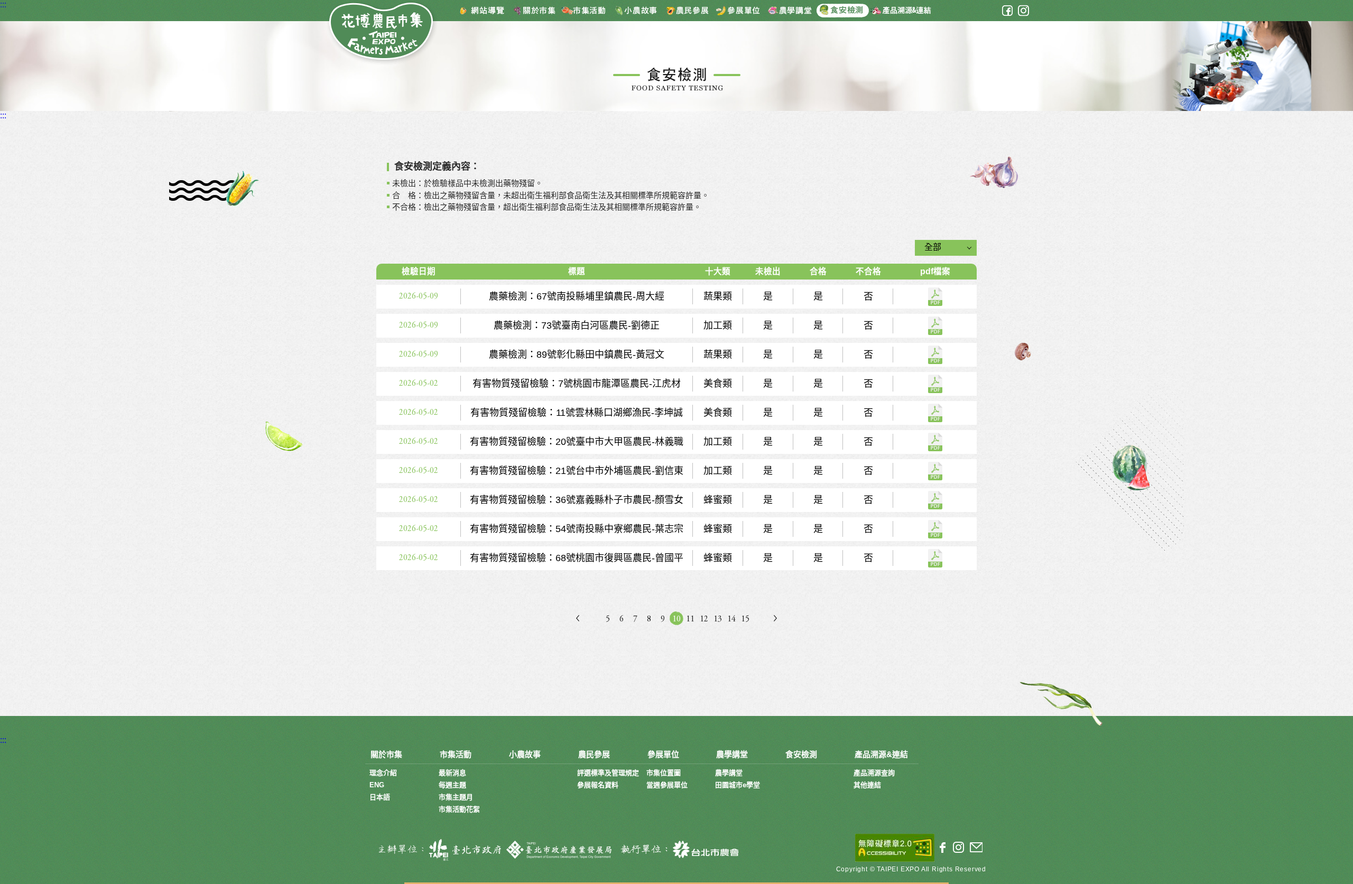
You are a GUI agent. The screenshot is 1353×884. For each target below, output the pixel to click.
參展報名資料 (597, 785)
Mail (976, 847)
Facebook (1007, 10)
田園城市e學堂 (737, 785)
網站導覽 (482, 10)
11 (690, 619)
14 (731, 619)
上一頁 (578, 618)
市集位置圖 (663, 773)
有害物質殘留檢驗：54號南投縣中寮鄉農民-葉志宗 (935, 529)
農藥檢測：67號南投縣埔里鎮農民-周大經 (935, 296)
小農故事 (638, 10)
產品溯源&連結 (900, 10)
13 (717, 619)
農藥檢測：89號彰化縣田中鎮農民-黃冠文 (935, 355)
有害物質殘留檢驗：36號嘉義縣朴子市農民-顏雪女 (935, 500)
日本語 (379, 797)
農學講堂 (790, 10)
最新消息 (452, 773)
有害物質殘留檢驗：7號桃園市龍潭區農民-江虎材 (935, 384)
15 (745, 619)
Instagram (1023, 10)
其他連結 (867, 785)
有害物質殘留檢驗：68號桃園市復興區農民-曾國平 (935, 558)
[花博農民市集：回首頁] (382, 33)
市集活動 (587, 10)
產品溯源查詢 (874, 773)
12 (704, 619)
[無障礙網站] (894, 848)
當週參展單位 (667, 785)
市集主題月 (456, 797)
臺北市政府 (437, 850)
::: (3, 4)
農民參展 (687, 10)
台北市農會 (677, 850)
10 (676, 619)
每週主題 (452, 785)
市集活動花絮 (459, 809)
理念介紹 (383, 773)
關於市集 (534, 10)
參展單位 (738, 10)
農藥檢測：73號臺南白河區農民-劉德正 (935, 326)
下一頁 (775, 618)
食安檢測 (842, 10)
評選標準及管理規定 (608, 773)
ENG (376, 785)
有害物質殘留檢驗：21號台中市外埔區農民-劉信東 (935, 471)
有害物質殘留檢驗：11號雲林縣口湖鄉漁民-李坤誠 (935, 413)
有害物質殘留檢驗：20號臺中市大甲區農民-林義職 (935, 442)
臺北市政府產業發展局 (560, 850)
